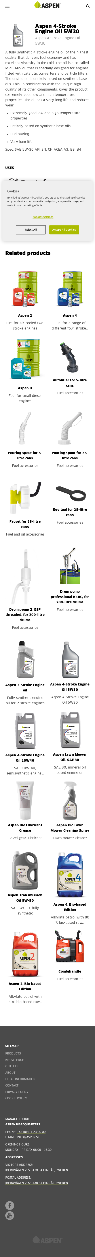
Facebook (9, 1205)
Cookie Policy (16, 1098)
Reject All (31, 230)
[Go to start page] (47, 6)
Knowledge (14, 1060)
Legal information (20, 1079)
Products (13, 1053)
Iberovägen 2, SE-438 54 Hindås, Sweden (36, 1170)
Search (88, 6)
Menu (7, 6)
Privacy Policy (16, 1092)
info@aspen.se (28, 1137)
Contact (12, 1085)
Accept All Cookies (64, 230)
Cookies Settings (43, 217)
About (10, 1072)
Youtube (9, 1215)
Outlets (11, 1066)
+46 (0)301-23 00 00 (31, 1132)
